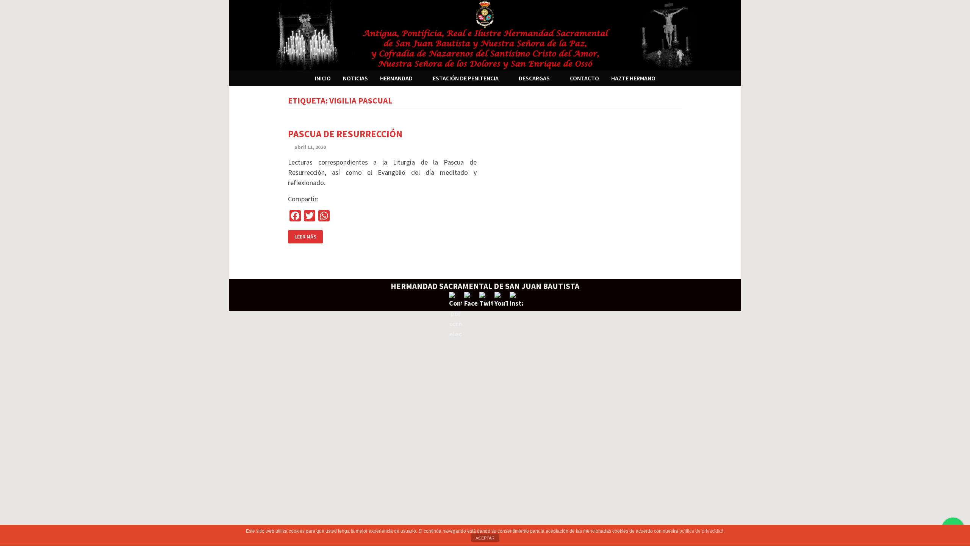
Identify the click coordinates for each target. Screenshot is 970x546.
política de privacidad (701, 531)
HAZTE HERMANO (633, 78)
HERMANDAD (396, 78)
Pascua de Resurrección (345, 134)
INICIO (323, 78)
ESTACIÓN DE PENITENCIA (466, 78)
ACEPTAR (485, 538)
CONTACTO (584, 78)
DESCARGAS (534, 78)
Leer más (305, 236)
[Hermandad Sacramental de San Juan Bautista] (485, 34)
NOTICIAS (355, 78)
